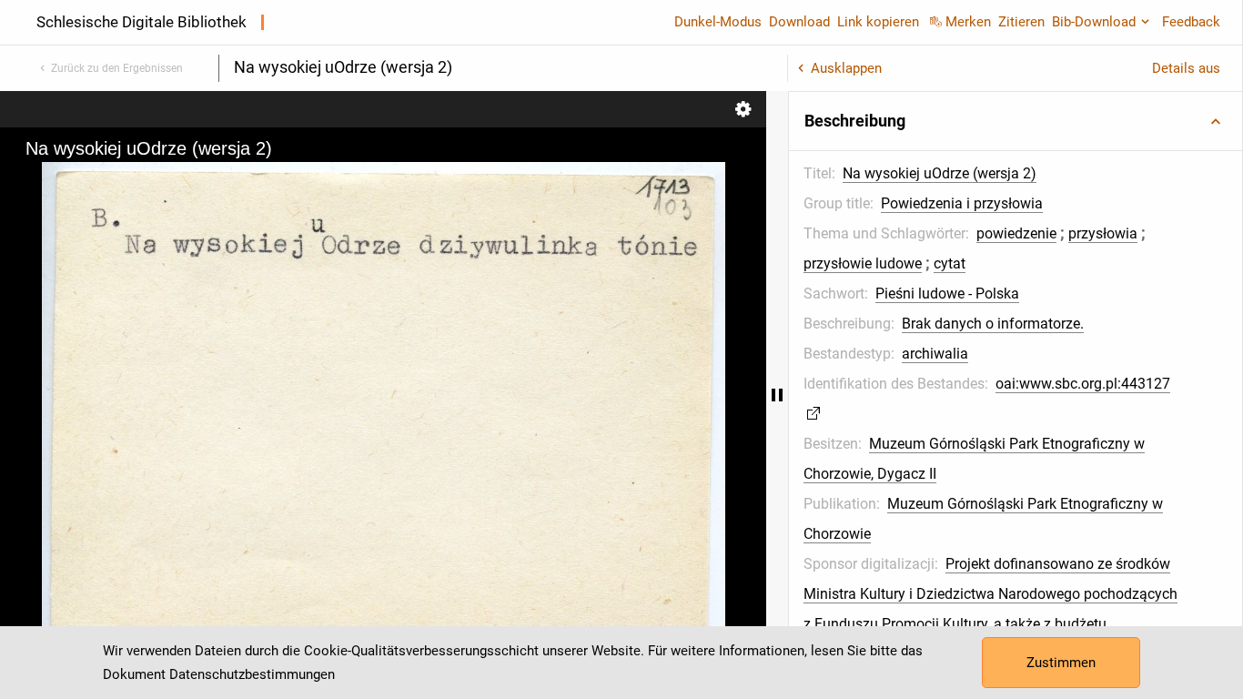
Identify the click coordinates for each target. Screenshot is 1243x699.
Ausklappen (846, 68)
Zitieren (1021, 22)
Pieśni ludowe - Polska (947, 293)
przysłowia (1102, 233)
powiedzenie (1016, 233)
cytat (949, 263)
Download (799, 22)
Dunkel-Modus (718, 22)
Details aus (1186, 68)
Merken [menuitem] (968, 22)
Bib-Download (1094, 22)
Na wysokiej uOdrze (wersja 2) (939, 173)
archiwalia (935, 353)
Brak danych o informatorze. (993, 323)
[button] (1015, 121)
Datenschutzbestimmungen (252, 674)
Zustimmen (1061, 662)
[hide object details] (777, 395)
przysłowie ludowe (862, 263)
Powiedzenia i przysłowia (962, 203)
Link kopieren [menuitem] (878, 22)
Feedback (1191, 22)
